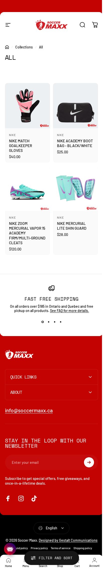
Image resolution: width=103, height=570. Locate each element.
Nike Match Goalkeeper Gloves (20, 146)
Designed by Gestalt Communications (59, 538)
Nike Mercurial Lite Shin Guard (71, 225)
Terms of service (58, 548)
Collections (24, 47)
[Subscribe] (85, 459)
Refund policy (17, 548)
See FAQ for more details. (69, 310)
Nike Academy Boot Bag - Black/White (75, 143)
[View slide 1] (43, 322)
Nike (12, 135)
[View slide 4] (61, 322)
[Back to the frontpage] (7, 47)
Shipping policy (81, 548)
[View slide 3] (55, 322)
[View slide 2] (49, 322)
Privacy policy (37, 548)
